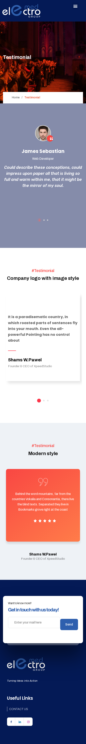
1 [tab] (39, 220)
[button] (75, 6)
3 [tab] (47, 220)
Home (16, 97)
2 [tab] (44, 220)
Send (69, 624)
